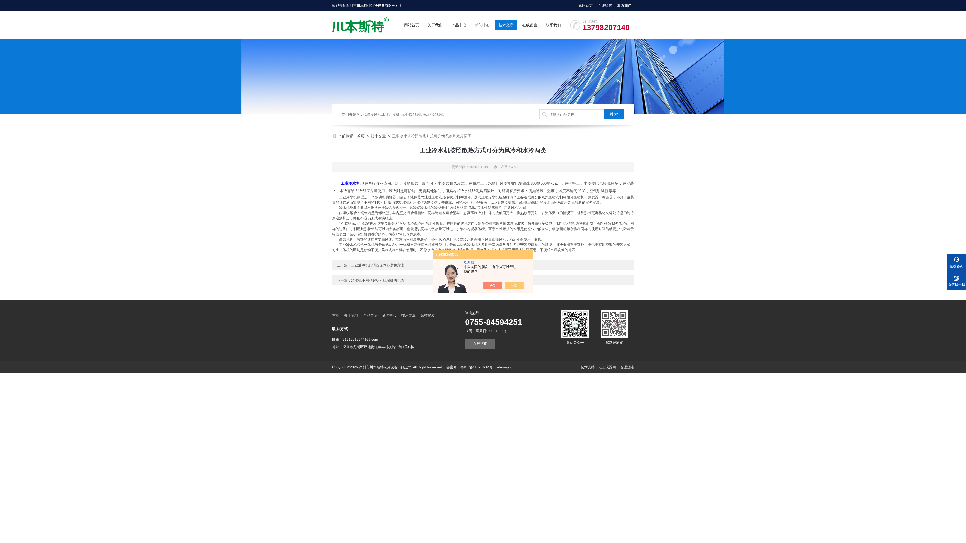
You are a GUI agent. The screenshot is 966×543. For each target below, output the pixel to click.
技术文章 (506, 25)
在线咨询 (480, 344)
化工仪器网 (607, 367)
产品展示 (370, 315)
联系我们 (624, 6)
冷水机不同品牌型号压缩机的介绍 (377, 280)
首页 (361, 136)
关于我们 (435, 25)
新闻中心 (482, 25)
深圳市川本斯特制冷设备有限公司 (372, 6)
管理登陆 (627, 367)
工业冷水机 (350, 183)
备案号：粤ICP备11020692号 (469, 367)
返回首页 (586, 6)
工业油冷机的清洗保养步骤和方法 (377, 265)
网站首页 (411, 25)
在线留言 (605, 6)
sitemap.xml (505, 367)
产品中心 (458, 25)
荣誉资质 (428, 315)
